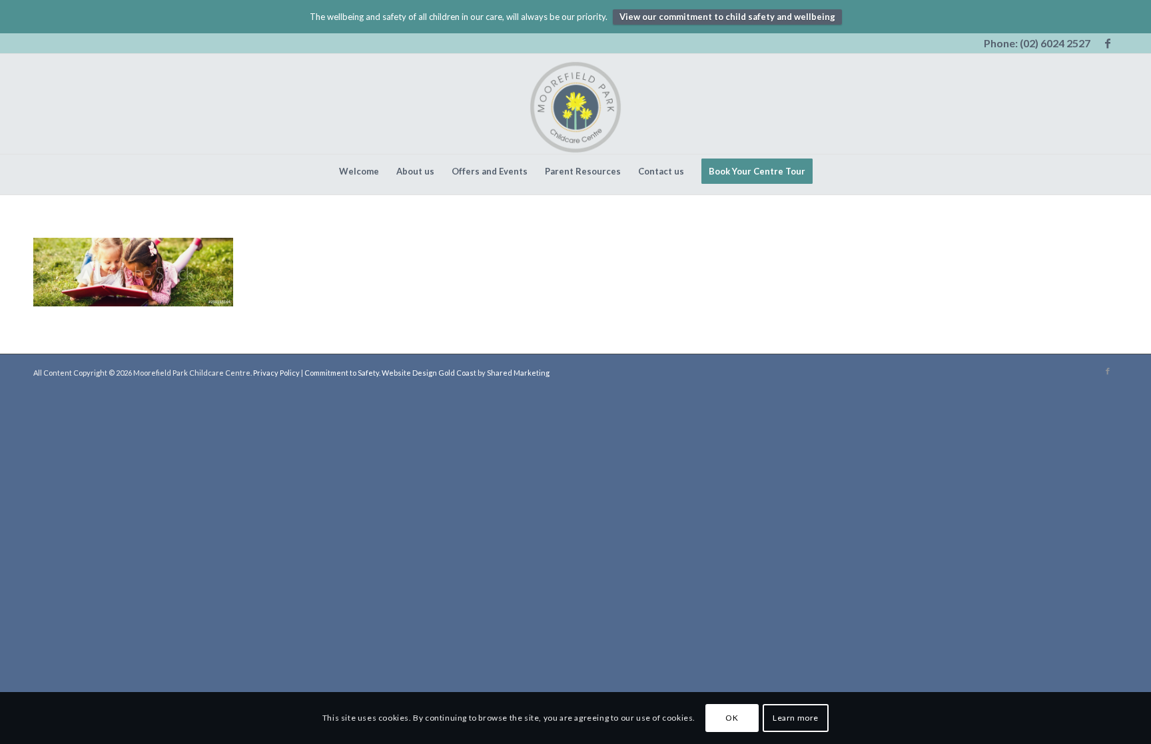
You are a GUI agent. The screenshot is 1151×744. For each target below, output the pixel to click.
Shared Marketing (518, 372)
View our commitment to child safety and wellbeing (727, 16)
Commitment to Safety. (343, 372)
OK (731, 718)
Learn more (796, 718)
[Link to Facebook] (1108, 43)
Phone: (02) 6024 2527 (1037, 43)
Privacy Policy (276, 372)
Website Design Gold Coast (429, 372)
